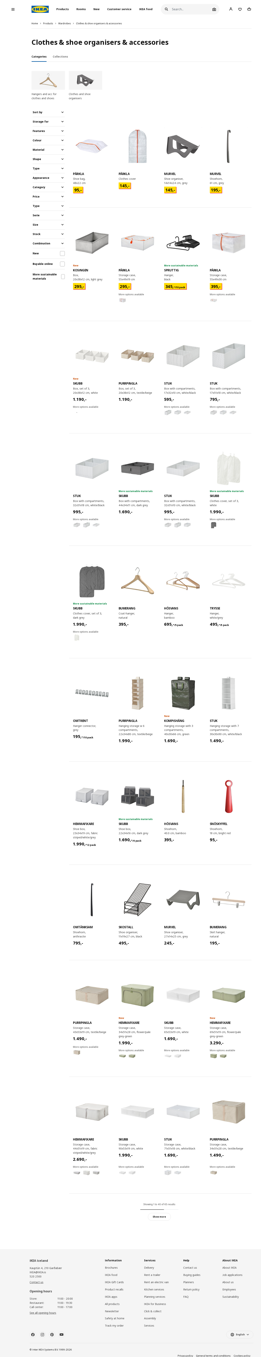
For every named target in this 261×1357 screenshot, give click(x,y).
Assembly (150, 1318)
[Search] (166, 9)
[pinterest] (52, 1334)
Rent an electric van (156, 1282)
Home (35, 23)
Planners (188, 1282)
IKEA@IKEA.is (38, 1272)
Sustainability (230, 1296)
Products (48, 23)
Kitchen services (154, 1289)
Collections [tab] (60, 56)
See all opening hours (43, 1313)
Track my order (114, 1325)
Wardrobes (64, 23)
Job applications (232, 1275)
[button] (63, 9)
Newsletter (112, 1311)
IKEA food (145, 9)
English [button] (240, 1334)
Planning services (154, 1296)
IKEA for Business (155, 1304)
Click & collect (152, 1311)
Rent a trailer (152, 1275)
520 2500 (35, 1276)
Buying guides (191, 1275)
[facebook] (33, 1334)
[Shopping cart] (249, 9)
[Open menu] (13, 9)
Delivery (149, 1267)
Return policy (191, 1289)
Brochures (111, 1267)
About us (228, 1282)
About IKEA (229, 1267)
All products (112, 1304)
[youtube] (61, 1334)
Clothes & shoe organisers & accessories (99, 23)
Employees (229, 1289)
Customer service (119, 9)
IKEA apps (111, 1296)
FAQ (186, 1296)
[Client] (231, 9)
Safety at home (114, 1318)
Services (149, 1325)
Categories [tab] (39, 56)
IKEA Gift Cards (114, 1282)
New (96, 9)
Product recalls (114, 1289)
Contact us (36, 1282)
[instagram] (42, 1334)
